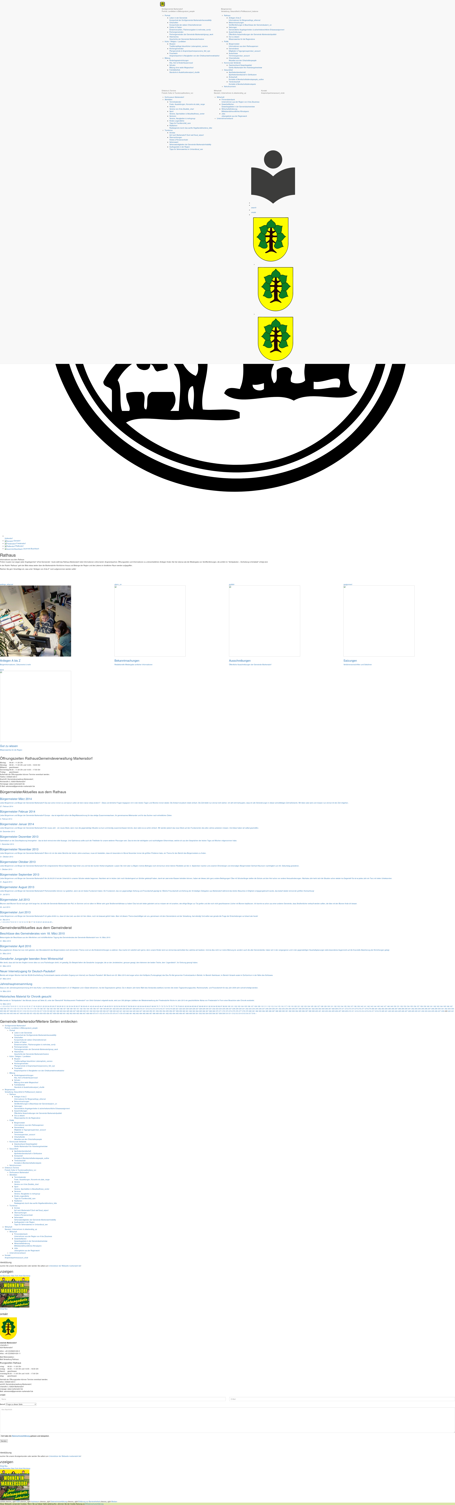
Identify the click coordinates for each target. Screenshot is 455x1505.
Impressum (35, 1501)
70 (157, 1006)
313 (28, 1011)
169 (4, 1008)
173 (18, 1008)
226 (193, 1008)
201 (110, 1008)
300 (439, 1008)
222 (180, 1008)
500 (193, 1013)
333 (94, 1011)
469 (91, 1013)
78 (176, 1006)
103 (238, 1006)
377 (240, 1011)
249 (270, 1008)
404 (329, 1011)
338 (110, 1011)
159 (424, 1006)
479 (124, 1013)
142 (368, 1006)
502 (200, 1013)
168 (1, 1008)
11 (17, 922)
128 (321, 1006)
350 (150, 1011)
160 (428, 1006)
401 (319, 1011)
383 (260, 1011)
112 (268, 1006)
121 (298, 1006)
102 (235, 1006)
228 (200, 1008)
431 (419, 1011)
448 (21, 1013)
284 (386, 1008)
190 (74, 1008)
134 (341, 1006)
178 (34, 1008)
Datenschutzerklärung (21, 1436)
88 (200, 1006)
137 (351, 1006)
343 (127, 1011)
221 (177, 1008)
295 (422, 1008)
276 (359, 1008)
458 (54, 1013)
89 (202, 1006)
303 (449, 1008)
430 (416, 1011)
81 (183, 1006)
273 (349, 1008)
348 (144, 1011)
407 (339, 1011)
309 (14, 1011)
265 (323, 1008)
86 (195, 1006)
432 (422, 1011)
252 (280, 1008)
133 (338, 1006)
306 (4, 1011)
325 (67, 1011)
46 (100, 1006)
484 (140, 1013)
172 (14, 1008)
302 (446, 1008)
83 (188, 1006)
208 (134, 1008)
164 (441, 1006)
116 (282, 1006)
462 (67, 1013)
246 (260, 1008)
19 (36, 922)
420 (383, 1011)
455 (44, 1013)
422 (389, 1011)
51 (112, 1006)
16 (29, 1006)
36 (77, 1006)
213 (150, 1008)
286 (392, 1008)
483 (137, 1013)
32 (67, 1006)
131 (331, 1006)
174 (21, 1008)
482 (134, 1013)
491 (164, 1013)
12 (20, 922)
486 (147, 1013)
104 (242, 1006)
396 (303, 1011)
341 (120, 1011)
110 (262, 1006)
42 (91, 1006)
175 (24, 1008)
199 (104, 1008)
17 (32, 922)
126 (315, 1006)
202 (114, 1008)
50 (110, 1006)
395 (300, 1011)
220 (174, 1008)
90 (205, 1006)
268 (333, 1008)
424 (396, 1011)
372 (223, 1011)
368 (210, 1011)
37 (79, 1006)
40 (86, 1006)
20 (39, 922)
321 (54, 1011)
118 (288, 1006)
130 (328, 1006)
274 (353, 1008)
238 (233, 1008)
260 (306, 1008)
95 (217, 1006)
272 (346, 1008)
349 (147, 1011)
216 (160, 1008)
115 (278, 1006)
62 (138, 1006)
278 (366, 1008)
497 (183, 1013)
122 (301, 1006)
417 (373, 1011)
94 (214, 1006)
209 (137, 1008)
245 (256, 1008)
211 (144, 1008)
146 (381, 1006)
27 (55, 1006)
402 (323, 1011)
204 (120, 1008)
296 (426, 1008)
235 (223, 1008)
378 (243, 1011)
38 (81, 1006)
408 (343, 1011)
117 (285, 1006)
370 (217, 1011)
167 (451, 1006)
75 (169, 1006)
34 (72, 1006)
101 (232, 1006)
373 (227, 1011)
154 (408, 1006)
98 (224, 1006)
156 (414, 1006)
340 (117, 1011)
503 (203, 1013)
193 (84, 1008)
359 (180, 1011)
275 (356, 1008)
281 (376, 1008)
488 (154, 1013)
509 (223, 1013)
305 (1, 1011)
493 (170, 1013)
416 (369, 1011)
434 (429, 1011)
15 (27, 922)
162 (434, 1006)
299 (436, 1008)
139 (358, 1006)
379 (247, 1011)
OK (86, 1504)
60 (134, 1006)
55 (122, 1006)
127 (318, 1006)
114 (275, 1006)
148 (388, 1006)
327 (74, 1011)
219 (170, 1008)
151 (398, 1006)
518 (253, 1013)
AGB (18, 1501)
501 (197, 1013)
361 (187, 1011)
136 (348, 1006)
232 (213, 1008)
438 (442, 1011)
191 (77, 1008)
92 (209, 1006)
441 (452, 1011)
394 (296, 1011)
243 (250, 1008)
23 (46, 922)
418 (376, 1011)
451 (31, 1013)
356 (170, 1011)
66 (148, 1006)
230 (207, 1008)
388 (276, 1011)
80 (181, 1006)
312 (24, 1011)
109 (258, 1006)
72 (162, 1006)
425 (399, 1011)
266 (326, 1008)
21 (41, 922)
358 (177, 1011)
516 (247, 1013)
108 (255, 1006)
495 (177, 1013)
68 (153, 1006)
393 (293, 1011)
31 (65, 1006)
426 (402, 1011)
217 (164, 1008)
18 (34, 922)
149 (391, 1006)
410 (349, 1011)
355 (167, 1011)
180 (41, 1008)
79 (179, 1006)
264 (319, 1008)
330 (84, 1011)
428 (409, 1011)
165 (444, 1006)
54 (119, 1006)
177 (31, 1008)
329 (81, 1011)
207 (130, 1008)
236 (227, 1008)
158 (421, 1006)
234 (220, 1008)
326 (71, 1011)
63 (141, 1006)
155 (411, 1006)
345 (134, 1011)
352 (157, 1011)
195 (91, 1008)
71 (160, 1006)
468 (87, 1013)
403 (326, 1011)
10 (15, 922)
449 (24, 1013)
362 (190, 1011)
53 (117, 1006)
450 (28, 1013)
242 (247, 1008)
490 (160, 1013)
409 (346, 1011)
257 (296, 1008)
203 (117, 1008)
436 (436, 1011)
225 (190, 1008)
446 (14, 1013)
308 (11, 1011)
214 (154, 1008)
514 (240, 1013)
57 (126, 1006)
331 (87, 1011)
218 (167, 1008)
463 (71, 1013)
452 (34, 1013)
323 (61, 1011)
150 (394, 1006)
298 (432, 1008)
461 (64, 1013)
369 (213, 1011)
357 (174, 1011)
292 (412, 1008)
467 (84, 1013)
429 (412, 1011)
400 (316, 1011)
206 (127, 1008)
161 (431, 1006)
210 (140, 1008)
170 (8, 1008)
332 (91, 1011)
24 (48, 922)
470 (94, 1013)
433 (426, 1011)
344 (130, 1011)
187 (64, 1008)
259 (303, 1008)
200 (107, 1008)
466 (81, 1013)
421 (386, 1011)
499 (190, 1013)
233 (217, 1008)
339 (114, 1011)
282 (379, 1008)
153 (404, 1006)
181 (44, 1008)
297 (429, 1008)
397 (306, 1011)
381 (253, 1011)
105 (245, 1006)
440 (449, 1011)
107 (252, 1006)
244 (253, 1008)
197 (97, 1008)
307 (8, 1011)
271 (343, 1008)
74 (167, 1006)
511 (230, 1013)
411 (353, 1011)
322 (57, 1011)
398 (310, 1011)
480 (127, 1013)
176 (28, 1008)
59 (131, 1006)
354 (164, 1011)
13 (22, 922)
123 (305, 1006)
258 (300, 1008)
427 (406, 1011)
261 (310, 1008)
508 (220, 1013)
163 (438, 1006)
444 (8, 1013)
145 (378, 1006)
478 (120, 1013)
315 (34, 1011)
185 (57, 1008)
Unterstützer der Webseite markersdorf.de (65, 1266)
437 (439, 1011)
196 (94, 1008)
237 (230, 1008)
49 (108, 1006)
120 (295, 1006)
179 (37, 1008)
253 (283, 1008)
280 (373, 1008)
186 (61, 1008)
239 (237, 1008)
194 (87, 1008)
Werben (114, 1501)
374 (230, 1011)
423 (392, 1011)
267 (329, 1008)
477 (117, 1013)
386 (270, 1011)
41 (89, 1006)
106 (248, 1006)
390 (283, 1011)
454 (41, 1013)
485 (144, 1013)
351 (154, 1011)
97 (221, 1006)
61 (136, 1006)
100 (229, 1006)
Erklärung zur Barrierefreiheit (89, 1501)
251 (276, 1008)
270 (339, 1008)
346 (137, 1011)
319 (47, 1011)
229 (203, 1008)
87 (198, 1006)
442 (1, 1013)
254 (286, 1008)
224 (187, 1008)
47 (103, 1006)
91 (207, 1006)
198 (101, 1008)
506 (213, 1013)
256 (293, 1008)
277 (363, 1008)
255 (290, 1008)
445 (11, 1013)
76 (172, 1006)
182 (47, 1008)
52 (115, 1006)
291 (409, 1008)
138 (355, 1006)
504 (207, 1013)
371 (220, 1011)
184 (54, 1008)
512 (233, 1013)
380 (250, 1011)
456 (47, 1013)
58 (129, 1006)
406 (336, 1011)
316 (37, 1011)
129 (325, 1006)
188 (67, 1008)
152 (401, 1006)
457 (51, 1013)
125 (311, 1006)
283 (383, 1008)
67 (150, 1006)
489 (157, 1013)
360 (183, 1011)
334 (97, 1011)
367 (207, 1011)
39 (84, 1006)
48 (105, 1006)
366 (203, 1011)
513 (237, 1013)
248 (266, 1008)
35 (74, 1006)
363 (193, 1011)
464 (74, 1013)
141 (365, 1006)
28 (58, 1006)
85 (193, 1006)
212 (147, 1008)
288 (399, 1008)
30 (63, 1006)
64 (143, 1006)
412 (356, 1011)
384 (263, 1011)
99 (226, 1006)
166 (447, 1006)
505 (210, 1013)
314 (31, 1011)
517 (250, 1013)
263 (316, 1008)
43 (93, 1006)
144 (374, 1006)
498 (187, 1013)
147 (384, 1006)
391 (286, 1011)
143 (371, 1006)
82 (186, 1006)
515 (243, 1013)
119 (292, 1006)
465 (77, 1013)
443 (4, 1013)
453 (37, 1013)
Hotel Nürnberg (24, 1275)
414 (363, 1011)
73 (164, 1006)
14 (25, 922)
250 (273, 1008)
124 (308, 1006)
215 (157, 1008)
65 (145, 1006)
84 (190, 1006)
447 (18, 1013)
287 (396, 1008)
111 (265, 1006)
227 (197, 1008)
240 (240, 1008)
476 (114, 1013)
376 (237, 1011)
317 (41, 1011)
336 (104, 1011)
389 (280, 1011)
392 (290, 1011)
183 (51, 1008)
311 (21, 1011)
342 (124, 1011)
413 (359, 1011)
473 (104, 1013)
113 (272, 1006)
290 (406, 1008)
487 (150, 1013)
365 (200, 1011)
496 (180, 1013)
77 (174, 1006)
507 (217, 1013)
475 (110, 1013)
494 (174, 1013)
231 (210, 1008)
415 (366, 1011)
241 (243, 1008)
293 (416, 1008)
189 (71, 1008)
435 (432, 1011)
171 (11, 1008)
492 (167, 1013)
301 (442, 1008)
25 (51, 922)
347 (140, 1011)
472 (101, 1013)
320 (51, 1011)
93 (212, 1006)
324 (64, 1011)
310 (18, 1011)
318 (44, 1011)
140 (361, 1006)
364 (197, 1011)
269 (336, 1008)
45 (98, 1006)
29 (60, 1006)
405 (333, 1011)
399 (313, 1011)
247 (263, 1008)
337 (107, 1011)
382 (256, 1011)
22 (44, 922)
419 (379, 1011)
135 (345, 1006)
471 (97, 1013)
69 (155, 1006)
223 (183, 1008)
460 (61, 1013)
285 (389, 1008)
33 (70, 1006)
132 (335, 1006)
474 (107, 1013)
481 (130, 1013)
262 (313, 1008)
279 (369, 1008)
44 (96, 1006)
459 (57, 1013)
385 (266, 1011)
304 (452, 1008)
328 (77, 1011)
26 (53, 1006)
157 (418, 1006)
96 (219, 1006)
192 (81, 1008)
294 (419, 1008)
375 (233, 1011)
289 (402, 1008)
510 (227, 1013)
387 (273, 1011)
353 (160, 1011)
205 (124, 1008)
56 (124, 1006)
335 (101, 1011)
